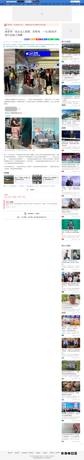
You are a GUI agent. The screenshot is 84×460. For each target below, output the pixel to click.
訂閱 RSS (9, 206)
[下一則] (58, 173)
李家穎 (16, 41)
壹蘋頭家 (78, 4)
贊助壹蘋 (32, 39)
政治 (15, 4)
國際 (22, 4)
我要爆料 (38, 39)
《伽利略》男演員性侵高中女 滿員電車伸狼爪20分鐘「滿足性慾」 (70, 262)
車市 (65, 4)
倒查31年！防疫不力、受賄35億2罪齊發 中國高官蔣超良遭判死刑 (71, 351)
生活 (12, 4)
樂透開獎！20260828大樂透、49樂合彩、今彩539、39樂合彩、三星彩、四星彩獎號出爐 (71, 328)
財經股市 (26, 4)
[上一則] (55, 173)
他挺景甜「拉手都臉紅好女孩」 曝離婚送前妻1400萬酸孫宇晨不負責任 (26, 25)
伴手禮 (19, 196)
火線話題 (40, 4)
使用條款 (38, 453)
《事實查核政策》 (30, 186)
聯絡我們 (17, 453)
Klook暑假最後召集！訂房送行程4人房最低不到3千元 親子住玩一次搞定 (71, 98)
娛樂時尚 (8, 4)
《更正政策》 (52, 186)
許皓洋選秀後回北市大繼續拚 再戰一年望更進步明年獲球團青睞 (70, 232)
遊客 (9, 196)
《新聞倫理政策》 (13, 186)
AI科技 (52, 4)
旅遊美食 (61, 4)
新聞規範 (31, 453)
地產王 (56, 4)
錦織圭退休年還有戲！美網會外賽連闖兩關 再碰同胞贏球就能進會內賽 (70, 143)
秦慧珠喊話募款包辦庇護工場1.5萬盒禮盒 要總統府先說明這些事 (71, 285)
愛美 (48, 4)
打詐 (68, 4)
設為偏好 (26, 39)
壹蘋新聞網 (7, 29)
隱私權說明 (24, 453)
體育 (30, 4)
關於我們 (10, 453)
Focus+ (44, 4)
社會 (19, 4)
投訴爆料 (45, 453)
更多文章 (13, 206)
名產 (24, 196)
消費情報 (52, 453)
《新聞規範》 (21, 186)
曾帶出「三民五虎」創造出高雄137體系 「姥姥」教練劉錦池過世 (71, 189)
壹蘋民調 (34, 4)
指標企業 (72, 4)
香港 (5, 196)
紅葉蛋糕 (14, 196)
